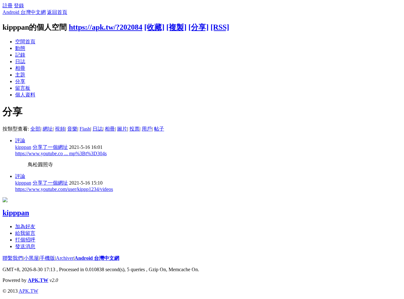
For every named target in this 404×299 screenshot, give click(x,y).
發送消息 (25, 246)
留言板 (22, 88)
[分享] (198, 27)
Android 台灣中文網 (24, 12)
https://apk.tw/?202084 (105, 27)
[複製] (176, 27)
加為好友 (25, 226)
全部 (35, 128)
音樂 (72, 128)
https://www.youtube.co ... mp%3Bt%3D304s (61, 153)
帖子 (159, 128)
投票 (134, 128)
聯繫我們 (13, 258)
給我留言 (25, 233)
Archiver (65, 258)
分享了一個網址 (50, 147)
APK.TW (38, 280)
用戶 (147, 128)
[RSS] (220, 27)
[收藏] (154, 27)
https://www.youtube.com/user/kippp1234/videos (64, 189)
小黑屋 (31, 258)
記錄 (20, 55)
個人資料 (25, 94)
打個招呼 (25, 239)
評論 (20, 140)
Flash (85, 128)
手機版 (47, 258)
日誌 (20, 61)
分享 (20, 81)
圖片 (122, 128)
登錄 (19, 5)
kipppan (23, 147)
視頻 (60, 128)
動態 (20, 48)
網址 (48, 128)
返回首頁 (57, 12)
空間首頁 (25, 41)
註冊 (8, 5)
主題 (20, 74)
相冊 (20, 68)
